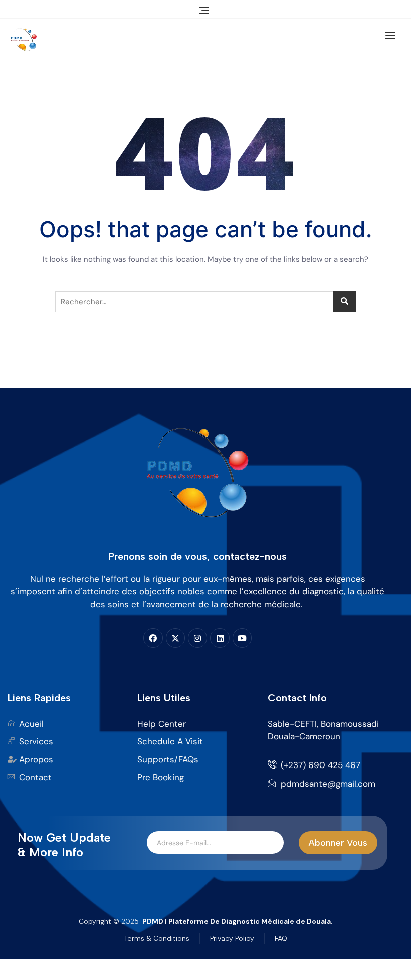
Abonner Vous (338, 842)
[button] (393, 35)
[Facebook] (152, 637)
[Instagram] (197, 637)
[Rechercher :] (205, 301)
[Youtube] (242, 637)
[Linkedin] (219, 637)
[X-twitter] (175, 637)
